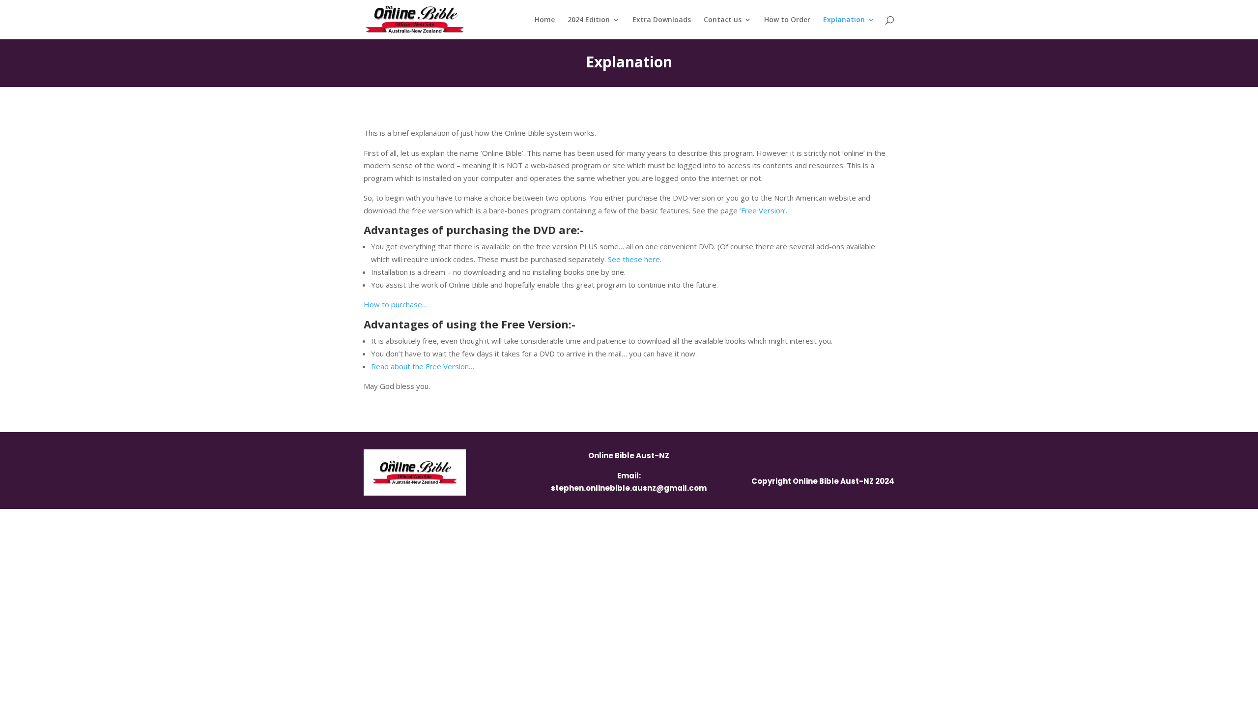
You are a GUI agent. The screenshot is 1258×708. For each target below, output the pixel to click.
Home (545, 20)
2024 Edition (589, 20)
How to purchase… (396, 304)
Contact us (723, 20)
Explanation (844, 20)
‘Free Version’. (763, 210)
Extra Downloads (661, 20)
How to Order (787, 20)
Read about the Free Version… (422, 366)
